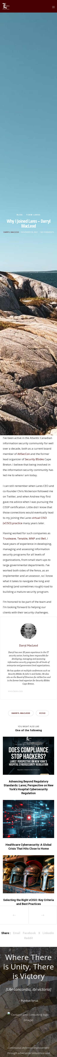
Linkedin (48, 933)
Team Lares (33, 214)
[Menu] (52, 7)
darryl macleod (21, 713)
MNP (32, 538)
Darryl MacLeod (11, 232)
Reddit (28, 938)
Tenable (22, 538)
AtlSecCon (23, 454)
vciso (42, 713)
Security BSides (34, 459)
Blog (20, 214)
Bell (43, 538)
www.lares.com (15, 691)
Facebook (29, 933)
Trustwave (9, 538)
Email (16, 933)
